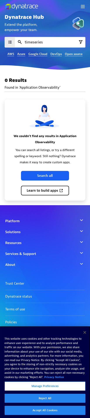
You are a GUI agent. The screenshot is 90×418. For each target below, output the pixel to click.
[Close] (85, 332)
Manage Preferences (45, 386)
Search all (45, 176)
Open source (74, 54)
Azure (21, 54)
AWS (10, 54)
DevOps (56, 54)
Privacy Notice (54, 377)
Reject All (45, 398)
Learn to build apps (42, 190)
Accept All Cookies (45, 410)
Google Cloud (37, 54)
